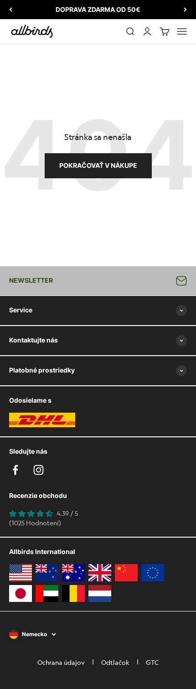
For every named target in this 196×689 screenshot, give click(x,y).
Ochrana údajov (61, 662)
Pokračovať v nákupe (98, 165)
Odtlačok (115, 662)
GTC (152, 662)
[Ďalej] (185, 10)
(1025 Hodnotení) (35, 522)
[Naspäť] (10, 10)
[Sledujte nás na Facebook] (15, 470)
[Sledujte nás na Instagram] (38, 470)
